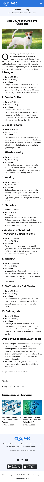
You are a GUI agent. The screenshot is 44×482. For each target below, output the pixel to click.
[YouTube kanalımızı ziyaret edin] (26, 459)
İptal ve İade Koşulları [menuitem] (35, 475)
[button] (41, 3)
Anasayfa (18, 9)
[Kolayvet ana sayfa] (9, 3)
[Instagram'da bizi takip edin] (22, 459)
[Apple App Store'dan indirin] (30, 466)
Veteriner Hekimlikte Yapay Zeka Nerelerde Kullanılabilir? (32, 420)
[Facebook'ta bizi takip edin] (17, 459)
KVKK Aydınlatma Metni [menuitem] (22, 478)
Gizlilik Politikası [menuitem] (22, 475)
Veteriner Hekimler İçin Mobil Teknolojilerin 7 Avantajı (11, 420)
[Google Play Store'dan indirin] (14, 466)
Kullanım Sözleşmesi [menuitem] (8, 475)
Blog (27, 9)
